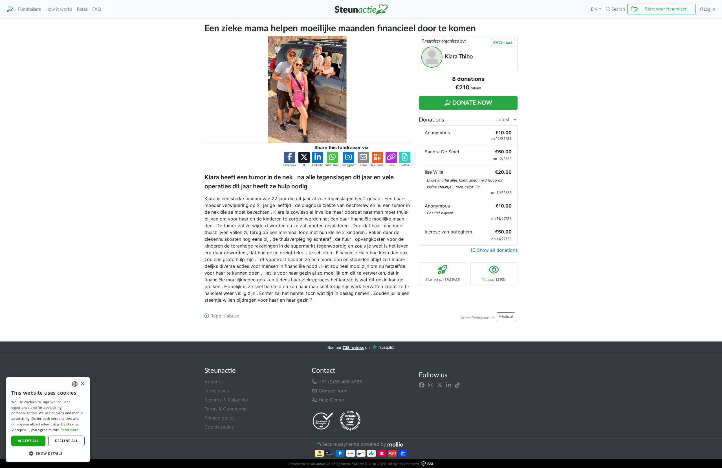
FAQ (96, 9)
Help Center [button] (330, 400)
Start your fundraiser (665, 9)
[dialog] (48, 419)
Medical (506, 317)
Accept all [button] (28, 440)
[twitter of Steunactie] (440, 385)
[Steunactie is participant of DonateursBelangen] (323, 421)
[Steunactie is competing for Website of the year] (350, 421)
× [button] (82, 384)
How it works (58, 9)
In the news (216, 391)
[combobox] (75, 384)
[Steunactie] (10, 9)
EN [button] (594, 9)
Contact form (332, 391)
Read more (70, 429)
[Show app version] (718, 464)
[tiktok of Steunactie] (457, 385)
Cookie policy (219, 427)
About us (214, 382)
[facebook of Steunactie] (421, 385)
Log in (709, 9)
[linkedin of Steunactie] (448, 385)
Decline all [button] (66, 440)
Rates (82, 9)
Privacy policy (219, 418)
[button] (615, 9)
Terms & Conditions (225, 409)
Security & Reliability (226, 400)
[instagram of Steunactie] (430, 385)
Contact (505, 43)
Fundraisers (29, 9)
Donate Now (471, 103)
